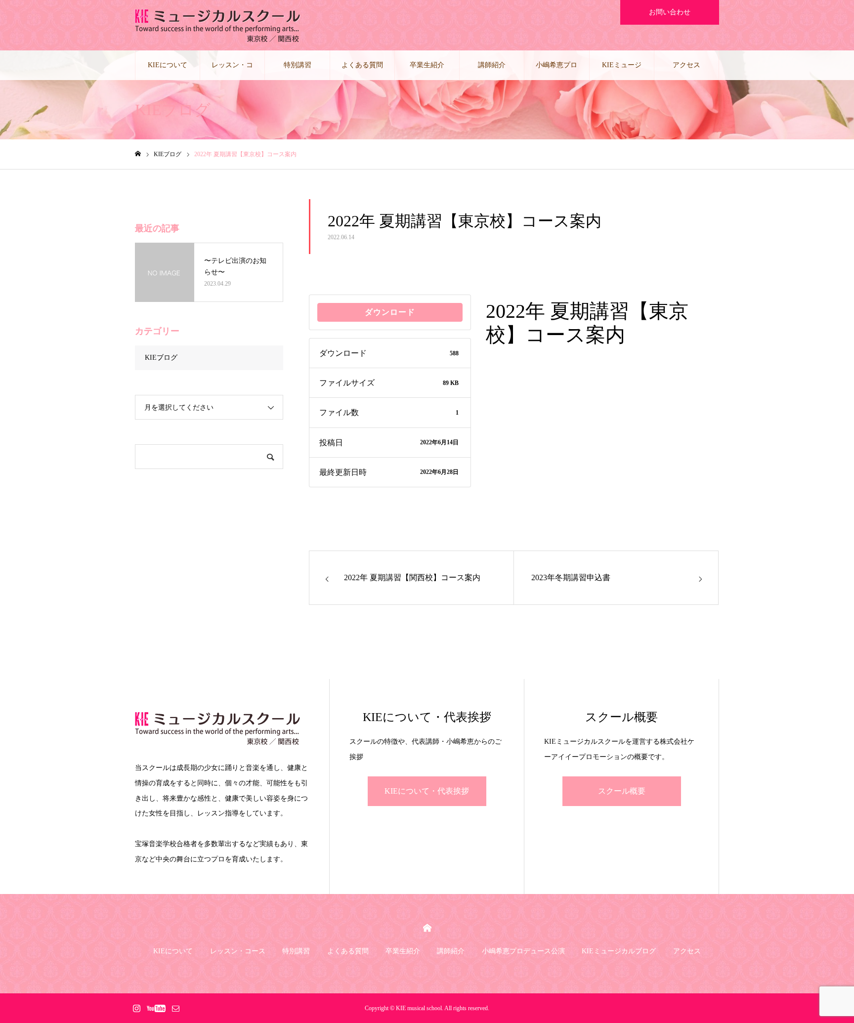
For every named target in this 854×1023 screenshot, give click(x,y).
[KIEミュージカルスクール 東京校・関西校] (217, 25)
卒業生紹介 (427, 65)
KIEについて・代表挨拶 (426, 791)
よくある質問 (362, 65)
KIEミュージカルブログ (621, 70)
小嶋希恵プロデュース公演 (556, 70)
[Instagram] (136, 1008)
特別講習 (297, 65)
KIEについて (167, 65)
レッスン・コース (232, 70)
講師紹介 (492, 65)
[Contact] (175, 1008)
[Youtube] (156, 1008)
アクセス (686, 65)
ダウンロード (390, 312)
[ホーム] (138, 154)
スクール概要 (621, 791)
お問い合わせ (669, 12)
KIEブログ (161, 357)
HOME (427, 928)
